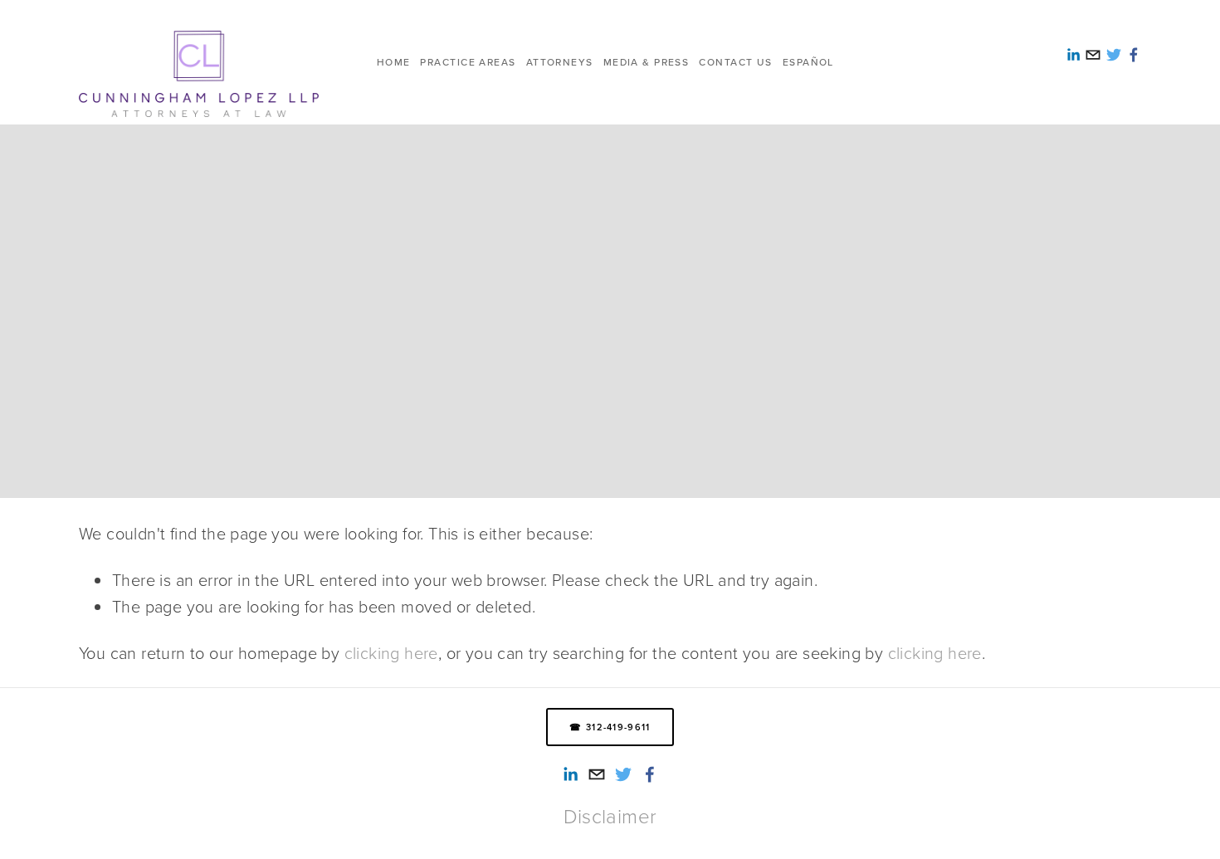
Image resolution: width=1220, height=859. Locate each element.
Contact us (735, 62)
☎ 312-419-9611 (609, 727)
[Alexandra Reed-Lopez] (570, 774)
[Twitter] (623, 774)
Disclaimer (610, 816)
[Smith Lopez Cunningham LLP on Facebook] (650, 774)
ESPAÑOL (808, 62)
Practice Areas (467, 62)
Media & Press (646, 62)
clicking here (391, 652)
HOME (394, 62)
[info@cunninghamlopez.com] (596, 774)
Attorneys (559, 62)
